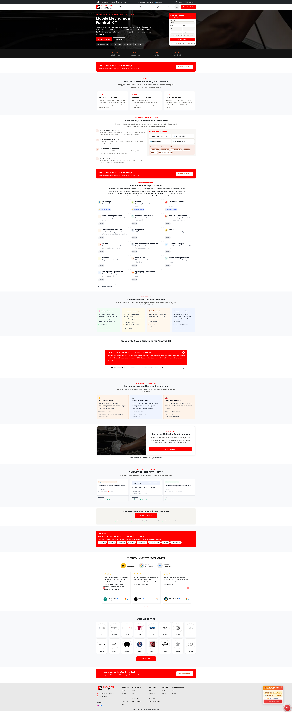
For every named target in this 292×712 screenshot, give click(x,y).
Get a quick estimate (146, 515)
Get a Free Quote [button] (188, 7)
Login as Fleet (135, 699)
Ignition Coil (154, 152)
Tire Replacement (176, 150)
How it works (125, 696)
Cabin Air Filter (164, 150)
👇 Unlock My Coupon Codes (273, 701)
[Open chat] (287, 708)
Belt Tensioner (173, 482)
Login (180, 2)
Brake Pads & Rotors (108, 482)
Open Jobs (152, 693)
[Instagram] (98, 705)
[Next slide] (188, 588)
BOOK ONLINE (119, 39)
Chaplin (166, 542)
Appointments (136, 696)
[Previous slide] (144, 607)
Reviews (147, 7)
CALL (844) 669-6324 (104, 39)
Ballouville (122, 542)
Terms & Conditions (154, 701)
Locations (151, 696)
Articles (174, 693)
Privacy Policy (152, 699)
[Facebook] (101, 705)
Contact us (125, 701)
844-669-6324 (122, 2)
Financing (155, 7)
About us (151, 690)
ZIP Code (172, 20)
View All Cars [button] (146, 659)
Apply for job (165, 693)
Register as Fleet (136, 701)
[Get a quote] (177, 6)
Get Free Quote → (182, 39)
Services (122, 7)
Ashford (112, 542)
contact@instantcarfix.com (107, 2)
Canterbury (142, 542)
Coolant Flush (155, 150)
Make (184, 25)
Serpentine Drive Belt (165, 152)
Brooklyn (132, 542)
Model (172, 32)
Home (123, 690)
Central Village (155, 542)
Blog (141, 7)
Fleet (133, 7)
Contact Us (166, 7)
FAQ (123, 704)
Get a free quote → (184, 67)
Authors (174, 696)
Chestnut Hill (176, 542)
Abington (103, 542)
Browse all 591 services (105, 286)
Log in (133, 690)
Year (171, 25)
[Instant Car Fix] (104, 7)
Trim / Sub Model (187, 32)
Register (191, 2)
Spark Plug (186, 150)
